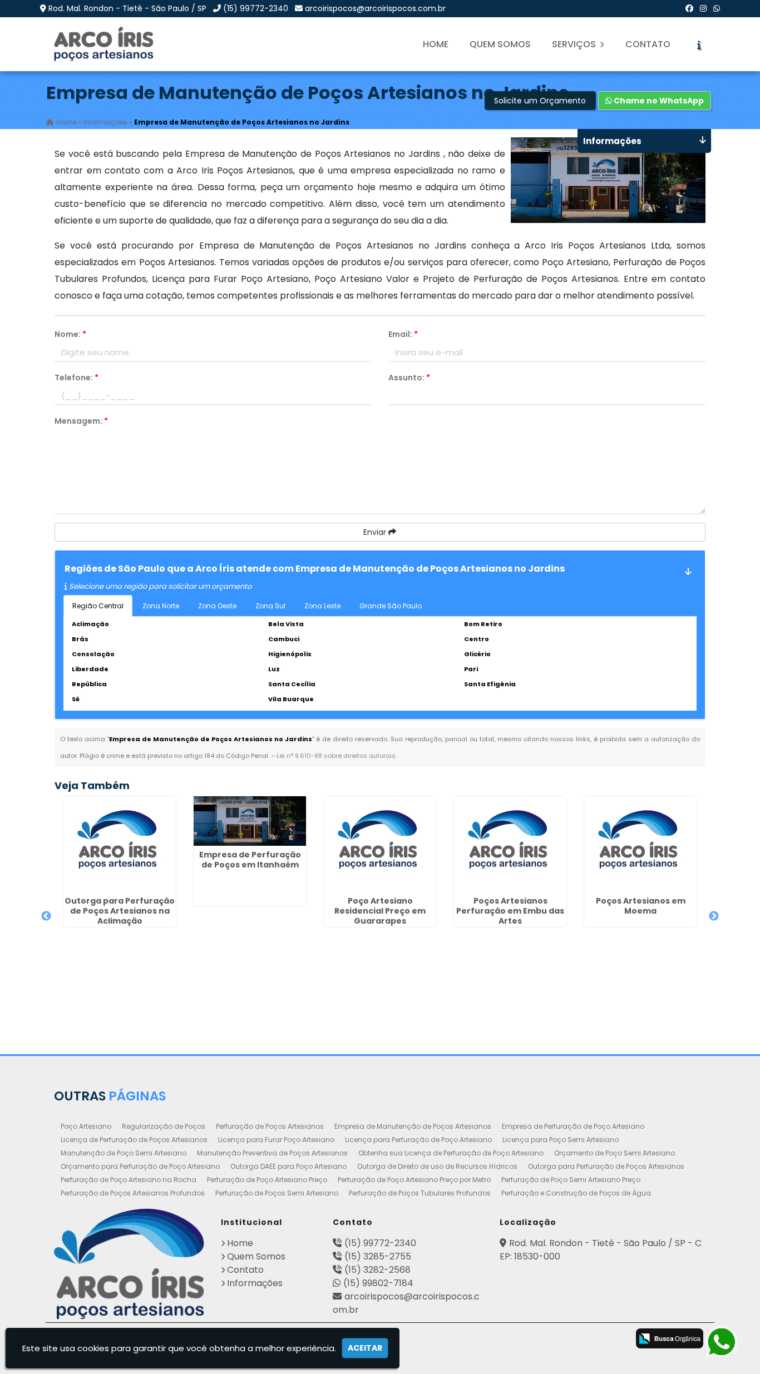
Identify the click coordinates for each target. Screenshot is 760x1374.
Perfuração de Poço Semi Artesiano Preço (570, 1179)
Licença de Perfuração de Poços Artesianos (134, 1139)
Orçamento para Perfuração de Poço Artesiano (140, 1166)
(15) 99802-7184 (378, 1283)
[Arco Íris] (129, 1264)
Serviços (575, 44)
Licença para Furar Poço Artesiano (276, 1139)
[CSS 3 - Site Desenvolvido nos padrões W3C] (569, 1340)
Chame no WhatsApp (658, 100)
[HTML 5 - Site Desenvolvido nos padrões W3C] (525, 1340)
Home (435, 44)
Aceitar (365, 1347)
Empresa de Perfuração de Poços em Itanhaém (250, 859)
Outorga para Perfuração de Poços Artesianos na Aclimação (120, 910)
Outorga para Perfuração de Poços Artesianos (606, 1166)
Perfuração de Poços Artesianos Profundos (133, 1193)
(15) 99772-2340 (255, 8)
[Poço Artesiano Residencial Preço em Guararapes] (380, 843)
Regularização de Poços (163, 1126)
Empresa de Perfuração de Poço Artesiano (573, 1126)
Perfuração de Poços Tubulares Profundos (420, 1193)
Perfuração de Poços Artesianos (270, 1126)
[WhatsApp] (716, 8)
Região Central (98, 606)
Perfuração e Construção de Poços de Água (576, 1193)
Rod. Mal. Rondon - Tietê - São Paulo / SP (127, 8)
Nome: (70, 334)
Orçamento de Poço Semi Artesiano (614, 1153)
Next (713, 916)
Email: (403, 334)
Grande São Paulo (390, 606)
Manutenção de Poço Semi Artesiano (123, 1153)
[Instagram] (703, 8)
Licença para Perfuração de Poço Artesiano (418, 1139)
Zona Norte (160, 606)
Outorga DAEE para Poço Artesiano (288, 1166)
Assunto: (409, 377)
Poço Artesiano (86, 1126)
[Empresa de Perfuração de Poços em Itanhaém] (250, 821)
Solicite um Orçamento (540, 100)
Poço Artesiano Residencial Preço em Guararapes (380, 910)
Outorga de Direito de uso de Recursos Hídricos (437, 1166)
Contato (647, 44)
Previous (46, 916)
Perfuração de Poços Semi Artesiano (276, 1193)
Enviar (375, 532)
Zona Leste (322, 606)
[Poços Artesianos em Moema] (640, 843)
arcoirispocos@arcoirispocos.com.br (375, 8)
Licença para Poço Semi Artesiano (560, 1139)
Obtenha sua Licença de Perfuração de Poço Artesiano (451, 1153)
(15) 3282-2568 (377, 1269)
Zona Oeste (217, 606)
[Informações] (699, 44)
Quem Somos (500, 44)
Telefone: (76, 377)
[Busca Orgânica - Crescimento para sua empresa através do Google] (669, 1337)
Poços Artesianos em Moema (640, 905)
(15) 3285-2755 (377, 1256)
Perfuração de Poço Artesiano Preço (267, 1179)
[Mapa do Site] (493, 1337)
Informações (255, 1283)
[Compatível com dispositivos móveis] (613, 1340)
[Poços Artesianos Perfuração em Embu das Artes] (510, 843)
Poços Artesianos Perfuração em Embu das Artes (510, 910)
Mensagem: (81, 420)
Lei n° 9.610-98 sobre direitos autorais (336, 755)
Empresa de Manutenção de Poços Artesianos (412, 1126)
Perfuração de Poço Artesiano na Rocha (128, 1179)
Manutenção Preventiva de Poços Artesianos (272, 1153)
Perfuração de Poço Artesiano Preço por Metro (414, 1179)
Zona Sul (270, 606)
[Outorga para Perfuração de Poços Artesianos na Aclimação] (119, 843)
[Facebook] (689, 8)
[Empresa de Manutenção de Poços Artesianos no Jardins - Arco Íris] (104, 44)
